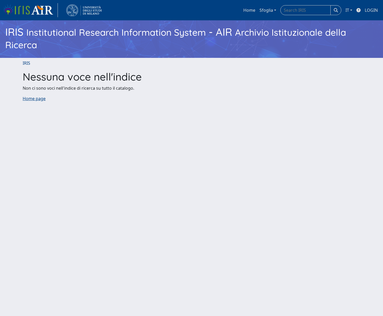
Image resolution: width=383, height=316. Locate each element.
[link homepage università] (84, 10)
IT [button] (347, 10)
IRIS (26, 63)
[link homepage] (30, 10)
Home (249, 10)
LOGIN (371, 10)
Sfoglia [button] (266, 10)
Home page (34, 98)
